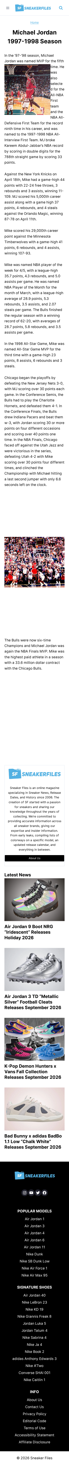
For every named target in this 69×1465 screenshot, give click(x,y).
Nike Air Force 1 (34, 1268)
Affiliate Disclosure (34, 1442)
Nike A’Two (34, 1366)
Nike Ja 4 (34, 1344)
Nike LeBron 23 (34, 1302)
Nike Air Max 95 (35, 1275)
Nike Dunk (34, 1254)
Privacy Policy (34, 1414)
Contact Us (34, 1407)
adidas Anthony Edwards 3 (34, 1359)
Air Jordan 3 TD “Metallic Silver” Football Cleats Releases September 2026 (32, 1002)
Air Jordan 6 (34, 1240)
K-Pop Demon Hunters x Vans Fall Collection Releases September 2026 (32, 1071)
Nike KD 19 (34, 1309)
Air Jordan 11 (34, 1247)
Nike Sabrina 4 (34, 1337)
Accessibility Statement (34, 1435)
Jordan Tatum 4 (34, 1330)
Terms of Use (34, 1428)
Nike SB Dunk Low (34, 1261)
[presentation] (34, 899)
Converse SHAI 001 (34, 1373)
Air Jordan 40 (34, 1295)
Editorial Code (34, 1421)
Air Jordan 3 (34, 1226)
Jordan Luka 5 (34, 1323)
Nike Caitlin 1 (34, 1380)
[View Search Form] (61, 8)
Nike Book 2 (34, 1352)
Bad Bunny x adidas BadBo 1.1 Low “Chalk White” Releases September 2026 (33, 1141)
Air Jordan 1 (34, 1219)
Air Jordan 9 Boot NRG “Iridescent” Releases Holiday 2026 (28, 932)
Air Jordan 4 (34, 1233)
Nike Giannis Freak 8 (34, 1316)
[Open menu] (7, 8)
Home (34, 22)
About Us (34, 1400)
